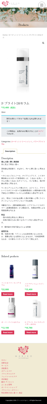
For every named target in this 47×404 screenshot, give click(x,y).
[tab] (10, 151)
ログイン (41, 132)
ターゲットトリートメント (18, 35)
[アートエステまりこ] (10, 3)
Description (10, 151)
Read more (7, 294)
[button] (41, 5)
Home (5, 35)
